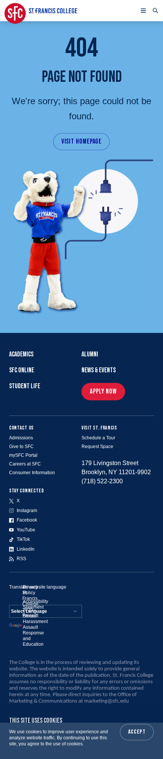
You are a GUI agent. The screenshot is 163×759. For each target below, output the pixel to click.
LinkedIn (25, 549)
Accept (137, 732)
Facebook (27, 520)
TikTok (23, 539)
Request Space (97, 446)
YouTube (26, 530)
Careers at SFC (25, 464)
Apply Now (103, 391)
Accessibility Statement (35, 604)
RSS (21, 558)
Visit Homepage (81, 141)
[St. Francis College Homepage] (41, 10)
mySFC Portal (23, 455)
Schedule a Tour (98, 437)
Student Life (24, 386)
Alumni (90, 354)
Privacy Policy (30, 589)
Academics (21, 354)
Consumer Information (32, 472)
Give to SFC (21, 446)
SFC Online (21, 370)
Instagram (27, 510)
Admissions (21, 437)
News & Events (99, 370)
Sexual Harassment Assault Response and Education (35, 630)
